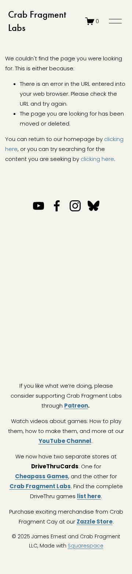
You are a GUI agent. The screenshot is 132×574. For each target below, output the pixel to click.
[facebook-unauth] (57, 206)
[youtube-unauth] (38, 206)
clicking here (97, 159)
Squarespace (85, 545)
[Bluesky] (93, 206)
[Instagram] (75, 206)
